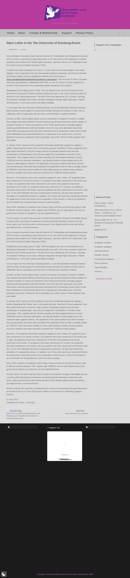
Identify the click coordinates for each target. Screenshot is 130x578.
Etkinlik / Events (102, 255)
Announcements (102, 251)
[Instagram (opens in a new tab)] (117, 33)
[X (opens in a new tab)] (109, 33)
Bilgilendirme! (100, 230)
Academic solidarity (103, 247)
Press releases (101, 263)
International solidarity (104, 259)
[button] (4, 574)
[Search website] (121, 33)
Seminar (23, 49)
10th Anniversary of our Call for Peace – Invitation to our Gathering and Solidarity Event (108, 213)
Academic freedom (103, 243)
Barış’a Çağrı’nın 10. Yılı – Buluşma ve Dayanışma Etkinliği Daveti (109, 223)
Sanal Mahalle (101, 267)
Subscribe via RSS (104, 279)
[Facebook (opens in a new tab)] (113, 33)
